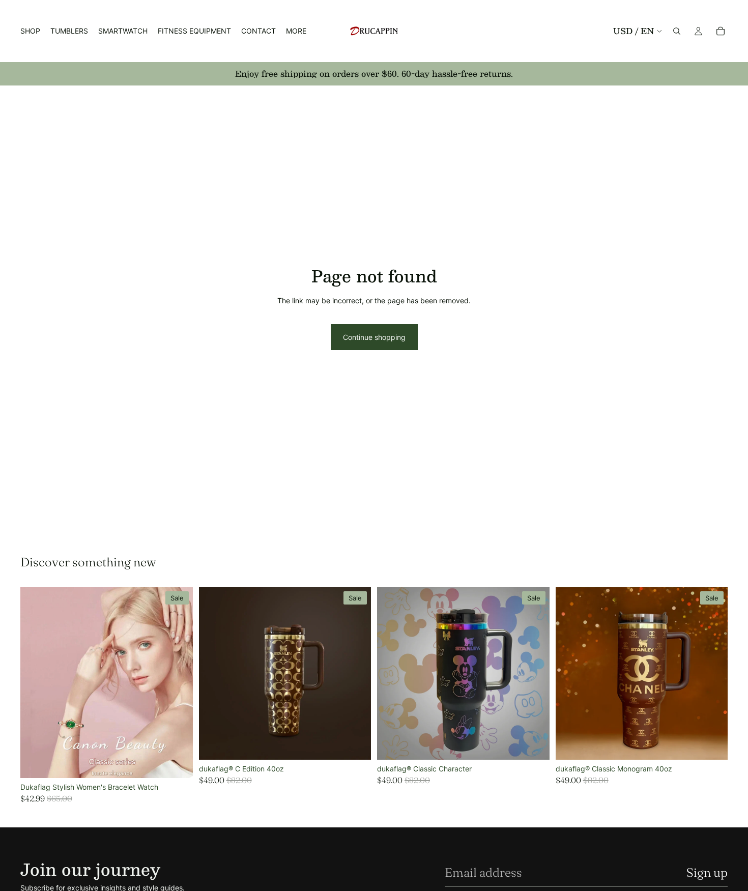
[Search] (677, 31)
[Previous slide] (35, 683)
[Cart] (720, 31)
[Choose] (177, 762)
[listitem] (296, 31)
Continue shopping (374, 337)
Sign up (707, 872)
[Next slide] (177, 683)
